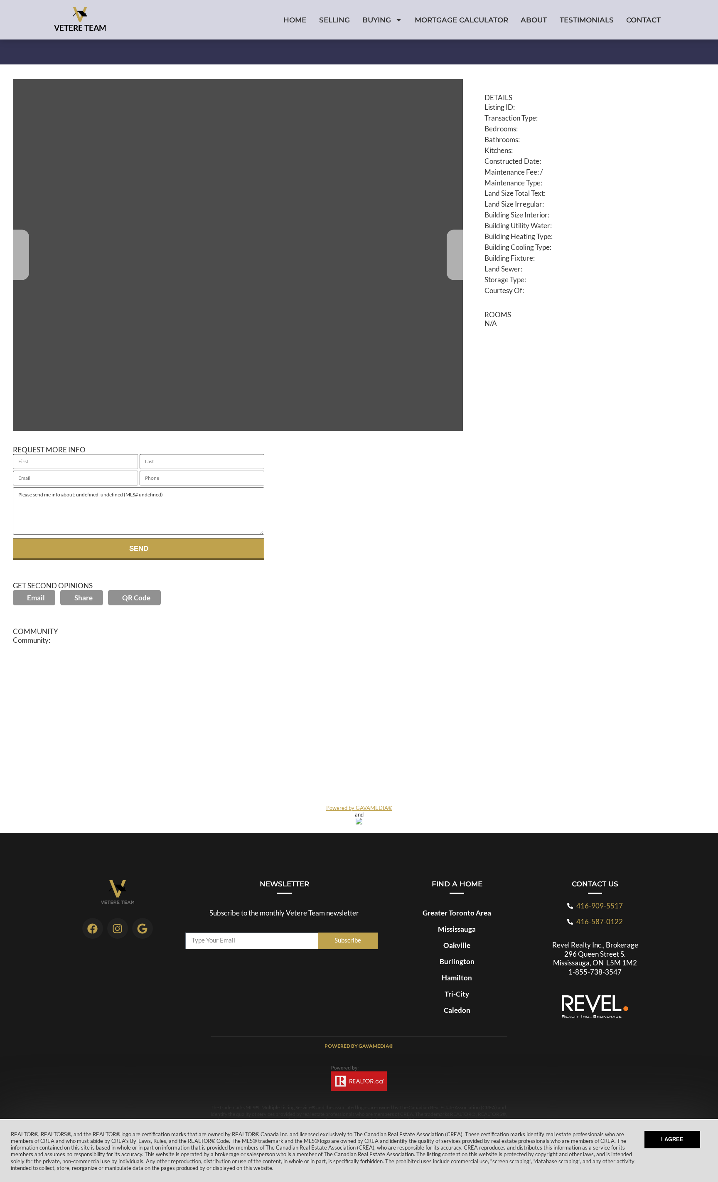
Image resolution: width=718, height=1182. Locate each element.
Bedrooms (500, 128)
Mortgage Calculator (461, 19)
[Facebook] (92, 928)
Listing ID (498, 107)
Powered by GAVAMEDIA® (359, 807)
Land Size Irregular (513, 204)
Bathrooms (501, 139)
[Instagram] (117, 928)
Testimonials (587, 19)
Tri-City (457, 994)
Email (36, 597)
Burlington (457, 961)
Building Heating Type (517, 236)
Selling (334, 19)
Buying (376, 19)
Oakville (456, 945)
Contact (643, 19)
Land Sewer (502, 268)
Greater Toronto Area (457, 912)
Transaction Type (510, 118)
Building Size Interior (516, 214)
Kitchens (497, 150)
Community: (31, 640)
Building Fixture (508, 258)
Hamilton (457, 977)
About (534, 19)
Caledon (457, 1010)
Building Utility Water (517, 225)
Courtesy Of (503, 290)
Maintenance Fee (510, 172)
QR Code (136, 597)
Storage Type (504, 279)
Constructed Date (511, 161)
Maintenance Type (512, 182)
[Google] (142, 928)
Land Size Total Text (514, 193)
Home (294, 19)
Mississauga (457, 929)
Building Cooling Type (517, 247)
